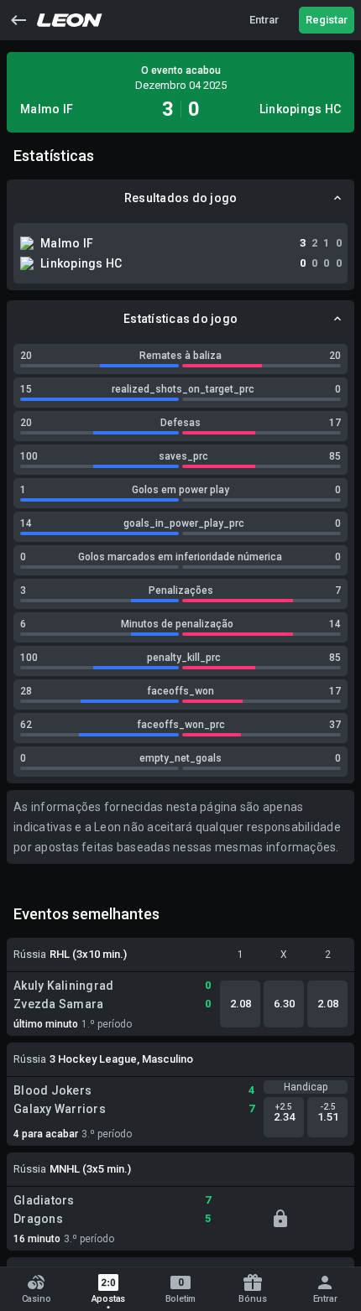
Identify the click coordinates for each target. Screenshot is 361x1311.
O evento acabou (181, 70)
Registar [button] (327, 19)
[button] (18, 20)
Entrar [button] (264, 19)
